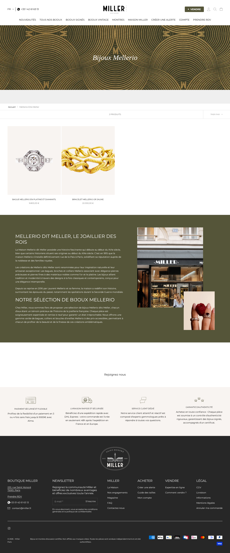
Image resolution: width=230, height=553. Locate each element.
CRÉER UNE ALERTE (163, 19)
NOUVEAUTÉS (27, 19)
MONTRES (118, 19)
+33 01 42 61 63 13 (19, 502)
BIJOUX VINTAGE (98, 19)
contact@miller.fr (21, 508)
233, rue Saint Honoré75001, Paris (19, 489)
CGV (198, 487)
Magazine (112, 497)
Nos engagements (117, 492)
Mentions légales (205, 502)
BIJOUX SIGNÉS (75, 19)
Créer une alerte (146, 487)
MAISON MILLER (138, 19)
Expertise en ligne (175, 487)
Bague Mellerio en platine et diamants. (34, 199)
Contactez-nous (116, 508)
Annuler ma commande (209, 508)
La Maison (112, 487)
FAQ (109, 502)
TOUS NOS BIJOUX (51, 19)
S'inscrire (91, 501)
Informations (203, 497)
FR (9, 9)
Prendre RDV (202, 19)
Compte (184, 19)
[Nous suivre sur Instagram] (9, 528)
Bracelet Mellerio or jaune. (88, 199)
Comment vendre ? (176, 492)
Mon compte (145, 497)
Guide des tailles (146, 492)
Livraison (201, 492)
